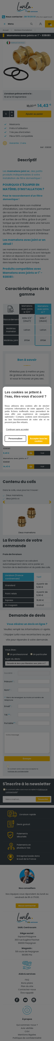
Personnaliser (15, 438)
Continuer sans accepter (17, 429)
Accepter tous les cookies (38, 439)
